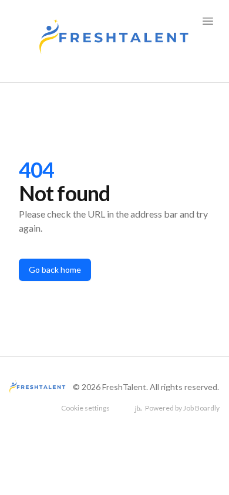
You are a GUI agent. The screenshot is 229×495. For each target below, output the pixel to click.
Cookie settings (85, 408)
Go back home (55, 269)
